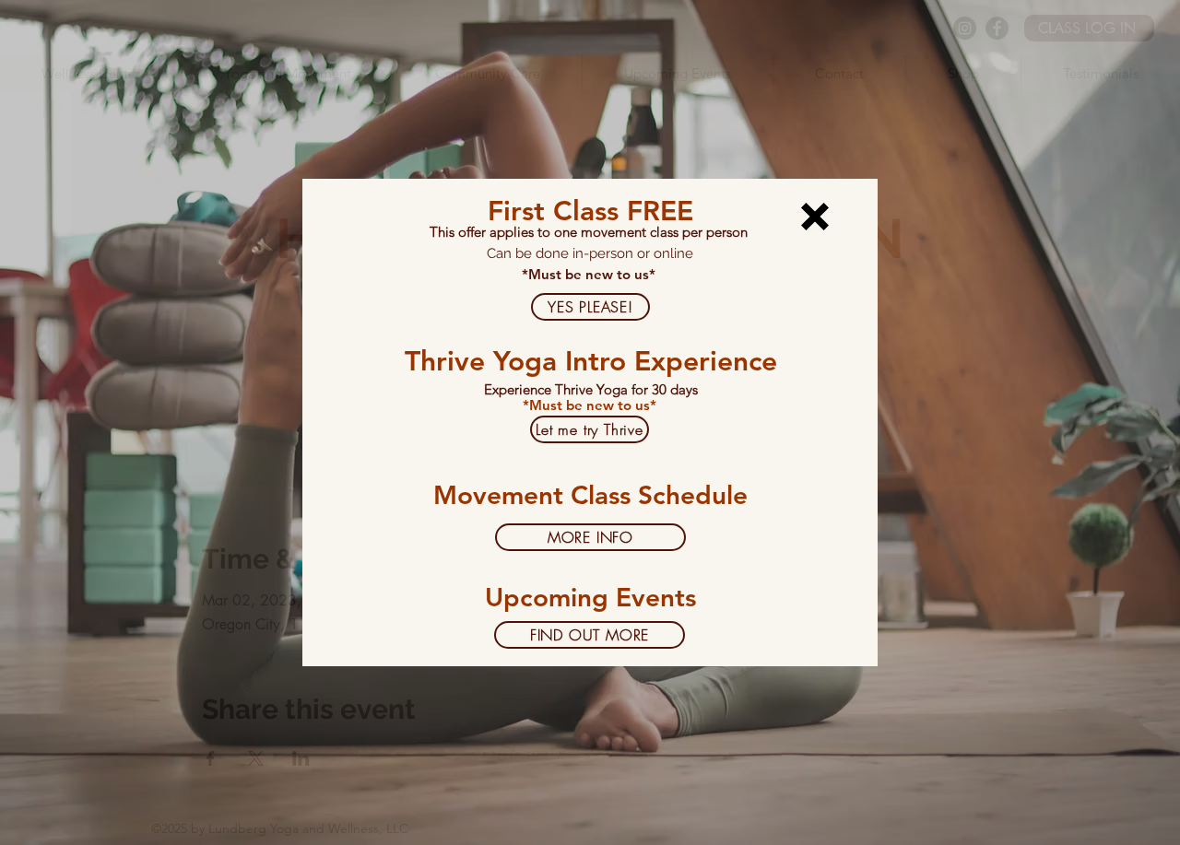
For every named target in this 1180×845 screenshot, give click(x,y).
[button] (815, 216)
